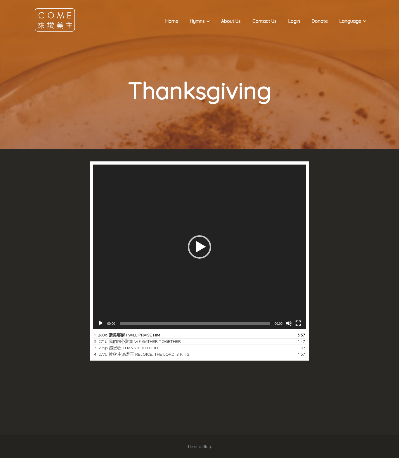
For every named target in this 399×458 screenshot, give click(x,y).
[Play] (101, 323)
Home (171, 21)
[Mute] (289, 323)
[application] (199, 247)
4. (141, 354)
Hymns (197, 21)
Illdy (207, 446)
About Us (231, 21)
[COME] (55, 20)
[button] (199, 247)
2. (137, 341)
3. (126, 347)
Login (294, 21)
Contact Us (264, 21)
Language (350, 21)
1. (127, 335)
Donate (320, 21)
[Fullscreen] (298, 323)
